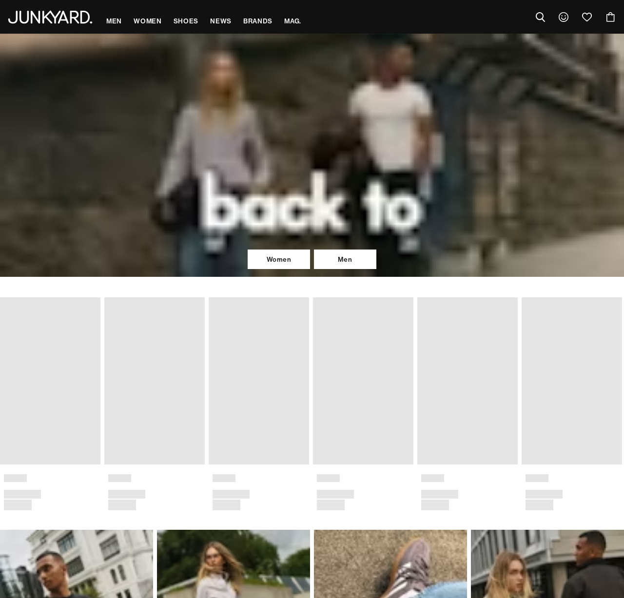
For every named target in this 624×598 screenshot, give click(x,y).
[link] (563, 17)
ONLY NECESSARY (174, 366)
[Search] (540, 17)
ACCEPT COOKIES (449, 366)
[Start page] (50, 17)
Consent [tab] (168, 221)
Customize (307, 366)
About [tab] (455, 221)
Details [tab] (312, 221)
